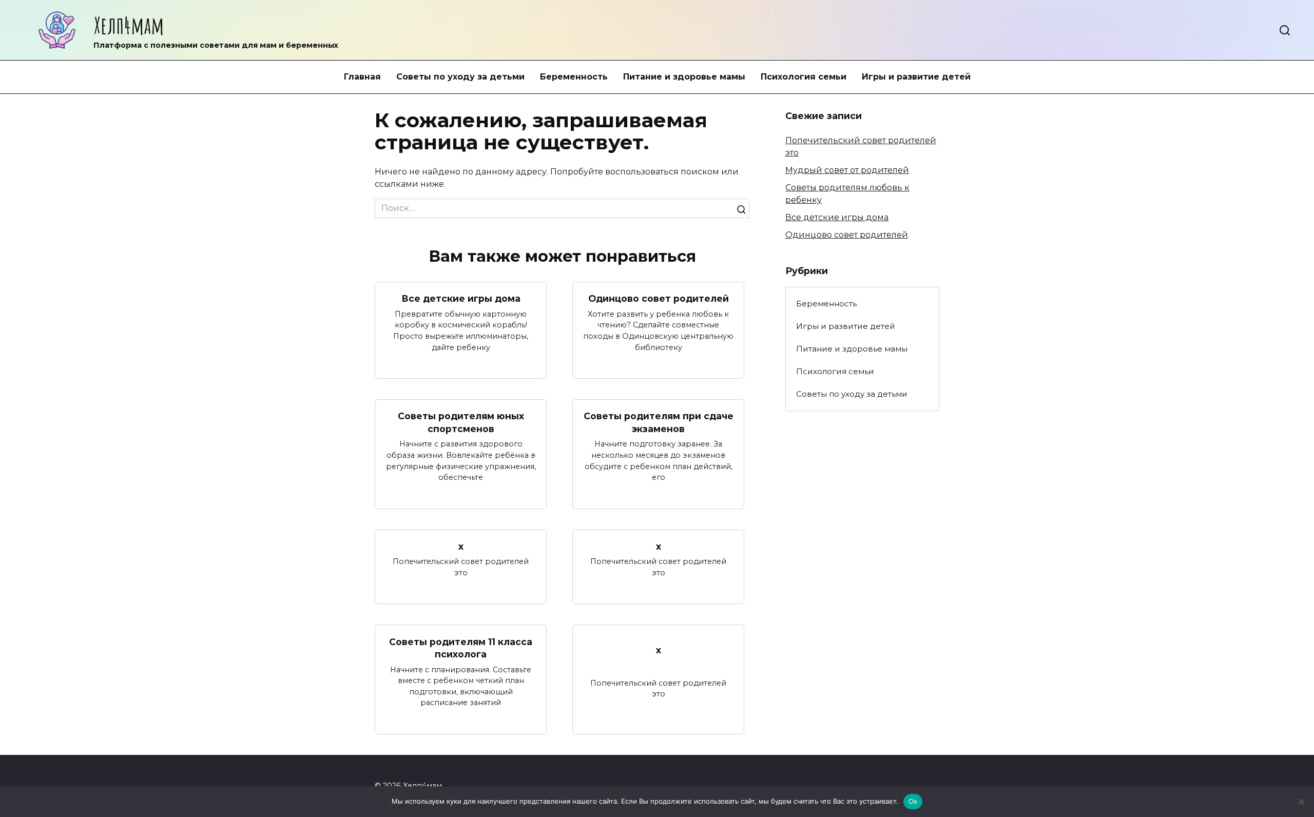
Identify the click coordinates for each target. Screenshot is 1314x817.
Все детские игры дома (460, 298)
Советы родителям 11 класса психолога (460, 647)
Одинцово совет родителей (658, 298)
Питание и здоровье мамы (684, 77)
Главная (362, 77)
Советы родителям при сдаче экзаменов (658, 422)
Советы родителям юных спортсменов (461, 422)
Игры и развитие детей (916, 77)
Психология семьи (803, 77)
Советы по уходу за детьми (460, 77)
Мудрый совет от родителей (847, 170)
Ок (913, 801)
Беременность (574, 77)
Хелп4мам (128, 25)
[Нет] (1301, 801)
